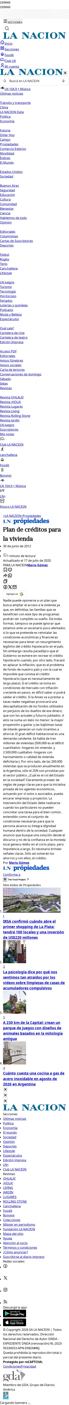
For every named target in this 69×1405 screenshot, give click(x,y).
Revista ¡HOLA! (10, 402)
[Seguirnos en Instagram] (5, 1291)
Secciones (12, 49)
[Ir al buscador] (7, 28)
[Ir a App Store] (14, 1325)
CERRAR (5, 2)
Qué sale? (7, 328)
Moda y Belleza (11, 314)
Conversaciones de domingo (20, 374)
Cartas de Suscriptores (16, 241)
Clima (4, 107)
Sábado (5, 379)
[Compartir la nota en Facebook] (5, 587)
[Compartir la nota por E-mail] (14, 587)
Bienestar (7, 209)
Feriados (6, 301)
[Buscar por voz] (63, 81)
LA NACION (12, 516)
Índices (5, 158)
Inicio (8, 43)
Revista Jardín (10, 420)
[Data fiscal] (5, 1398)
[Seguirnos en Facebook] (5, 1267)
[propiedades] (26, 523)
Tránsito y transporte (15, 103)
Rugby (4, 259)
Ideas (4, 383)
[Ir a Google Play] (14, 1316)
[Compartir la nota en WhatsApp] (10, 575)
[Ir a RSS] (5, 1303)
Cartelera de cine (12, 333)
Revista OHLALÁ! (12, 397)
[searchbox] (33, 81)
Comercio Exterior (13, 149)
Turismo (6, 287)
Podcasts (6, 310)
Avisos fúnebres (11, 360)
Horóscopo (8, 296)
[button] (34, 289)
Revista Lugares (11, 406)
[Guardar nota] (5, 570)
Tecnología (8, 291)
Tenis (3, 264)
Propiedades (9, 144)
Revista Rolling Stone (15, 416)
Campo (5, 139)
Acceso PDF (8, 351)
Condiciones (12, 1366)
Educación (7, 195)
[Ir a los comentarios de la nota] (10, 570)
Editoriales (7, 232)
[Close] (5, 1089)
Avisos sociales (10, 365)
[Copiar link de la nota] (5, 581)
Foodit (9, 55)
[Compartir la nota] (5, 575)
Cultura (5, 199)
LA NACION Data (12, 112)
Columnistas (9, 236)
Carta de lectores (12, 370)
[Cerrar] (65, 73)
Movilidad (7, 153)
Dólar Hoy (7, 135)
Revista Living (10, 411)
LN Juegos (7, 282)
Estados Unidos (11, 172)
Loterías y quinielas (14, 305)
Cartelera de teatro (14, 337)
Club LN (10, 61)
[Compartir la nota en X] (10, 587)
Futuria (5, 130)
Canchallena (9, 268)
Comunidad (8, 204)
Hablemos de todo (13, 218)
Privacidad (28, 1366)
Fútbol (4, 255)
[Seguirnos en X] (5, 1279)
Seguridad (7, 190)
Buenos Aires (9, 186)
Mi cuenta (12, 66)
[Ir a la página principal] (34, 38)
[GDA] (14, 1380)
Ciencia (5, 213)
